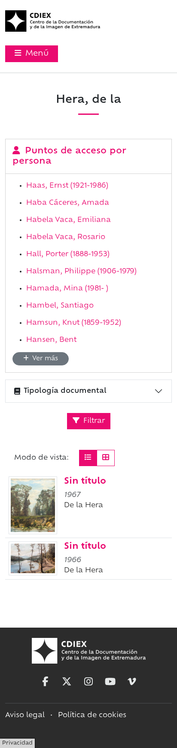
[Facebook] (45, 681)
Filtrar (93, 421)
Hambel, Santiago (60, 305)
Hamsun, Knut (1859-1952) (73, 323)
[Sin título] (33, 505)
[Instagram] (88, 681)
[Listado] (88, 458)
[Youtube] (110, 681)
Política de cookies (92, 715)
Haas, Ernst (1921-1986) (67, 186)
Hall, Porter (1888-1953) (68, 254)
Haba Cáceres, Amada (67, 203)
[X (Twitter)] (66, 681)
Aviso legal (25, 715)
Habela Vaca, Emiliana (68, 220)
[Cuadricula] (106, 458)
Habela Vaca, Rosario (65, 237)
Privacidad (17, 743)
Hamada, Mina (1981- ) (67, 288)
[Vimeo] (132, 681)
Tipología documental (65, 391)
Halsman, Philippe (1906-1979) (81, 271)
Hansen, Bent (51, 340)
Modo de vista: (41, 458)
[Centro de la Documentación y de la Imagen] (52, 21)
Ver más (44, 359)
